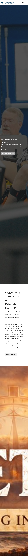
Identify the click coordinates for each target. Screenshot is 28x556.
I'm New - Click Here (8, 153)
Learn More (10, 354)
